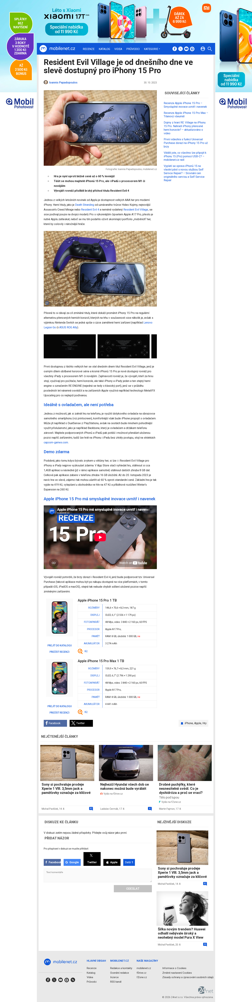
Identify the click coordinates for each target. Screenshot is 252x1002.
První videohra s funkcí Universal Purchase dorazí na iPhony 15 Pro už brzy (186, 143)
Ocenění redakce (119, 972)
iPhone (189, 723)
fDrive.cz (141, 972)
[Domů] (57, 49)
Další (129, 862)
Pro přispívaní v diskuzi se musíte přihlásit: (66, 848)
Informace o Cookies (174, 968)
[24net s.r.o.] (205, 992)
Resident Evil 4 (90, 209)
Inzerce (114, 977)
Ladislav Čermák (109, 808)
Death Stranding (84, 204)
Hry (204, 723)
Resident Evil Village (135, 209)
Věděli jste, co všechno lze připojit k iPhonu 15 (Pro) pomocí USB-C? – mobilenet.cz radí (185, 156)
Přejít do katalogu (59, 645)
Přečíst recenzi (59, 651)
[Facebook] (174, 49)
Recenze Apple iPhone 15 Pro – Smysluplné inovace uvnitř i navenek (185, 104)
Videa (118, 49)
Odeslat (133, 888)
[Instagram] (192, 49)
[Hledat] (209, 49)
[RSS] (73, 981)
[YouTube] (186, 49)
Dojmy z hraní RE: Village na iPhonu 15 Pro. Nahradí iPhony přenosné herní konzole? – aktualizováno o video (185, 128)
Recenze (88, 49)
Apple (197, 723)
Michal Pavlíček (50, 808)
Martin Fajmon (167, 808)
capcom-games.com (56, 442)
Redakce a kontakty (121, 968)
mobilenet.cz (144, 968)
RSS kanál (115, 981)
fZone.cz (142, 977)
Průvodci (133, 49)
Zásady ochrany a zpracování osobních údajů (187, 977)
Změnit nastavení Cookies (177, 972)
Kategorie (151, 48)
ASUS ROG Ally (68, 327)
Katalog (104, 49)
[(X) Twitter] (180, 49)
